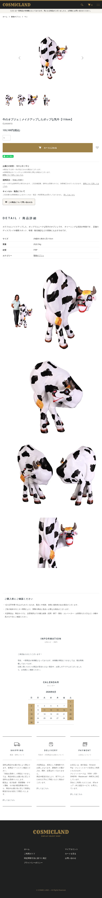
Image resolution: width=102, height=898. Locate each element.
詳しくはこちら (69, 194)
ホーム (5, 16)
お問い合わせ (70, 858)
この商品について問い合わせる (19, 202)
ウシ (26, 16)
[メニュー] (98, 5)
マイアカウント (71, 849)
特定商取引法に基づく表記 (35, 858)
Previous (20, 58)
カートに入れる (50, 147)
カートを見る (70, 853)
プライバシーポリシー (33, 862)
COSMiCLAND (17, 5)
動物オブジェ (16, 16)
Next (82, 58)
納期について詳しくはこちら (13, 175)
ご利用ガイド (29, 853)
